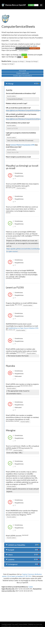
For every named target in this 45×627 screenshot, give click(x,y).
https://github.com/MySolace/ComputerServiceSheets (23, 110)
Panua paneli (22, 70)
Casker (30, 587)
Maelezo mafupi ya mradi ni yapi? (16, 103)
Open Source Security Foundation (28, 626)
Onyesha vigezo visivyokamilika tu (22, 75)
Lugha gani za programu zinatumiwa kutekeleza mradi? (21, 134)
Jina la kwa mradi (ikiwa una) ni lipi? (22, 146)
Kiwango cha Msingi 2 (32, 61)
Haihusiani (14, 376)
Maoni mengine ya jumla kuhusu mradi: (18, 157)
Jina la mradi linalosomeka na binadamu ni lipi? (21, 93)
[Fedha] (19, 57)
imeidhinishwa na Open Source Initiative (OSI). (23, 328)
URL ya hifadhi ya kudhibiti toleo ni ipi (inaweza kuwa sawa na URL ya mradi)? (21, 115)
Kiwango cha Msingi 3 (8, 64)
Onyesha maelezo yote (22, 73)
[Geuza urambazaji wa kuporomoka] (41, 5)
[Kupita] (24, 55)
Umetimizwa (14, 173)
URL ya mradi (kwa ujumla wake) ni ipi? (18, 108)
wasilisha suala (7, 626)
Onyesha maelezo (14, 40)
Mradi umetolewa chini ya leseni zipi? (18, 123)
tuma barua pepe (37, 624)
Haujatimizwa (14, 176)
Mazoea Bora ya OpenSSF (15, 5)
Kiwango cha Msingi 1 (18, 61)
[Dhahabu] (25, 57)
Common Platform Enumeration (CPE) (22, 145)
